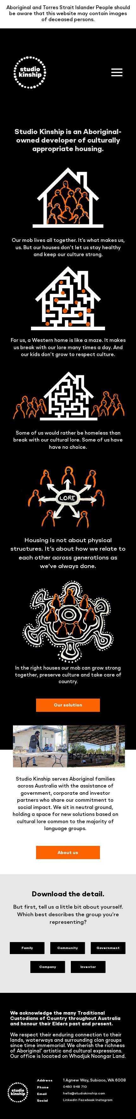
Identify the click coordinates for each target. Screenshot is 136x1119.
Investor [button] (88, 967)
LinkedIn (70, 1100)
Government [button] (108, 948)
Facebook (86, 1100)
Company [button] (47, 967)
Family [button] (27, 948)
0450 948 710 (75, 1087)
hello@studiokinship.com (84, 1093)
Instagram (104, 1100)
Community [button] (67, 948)
